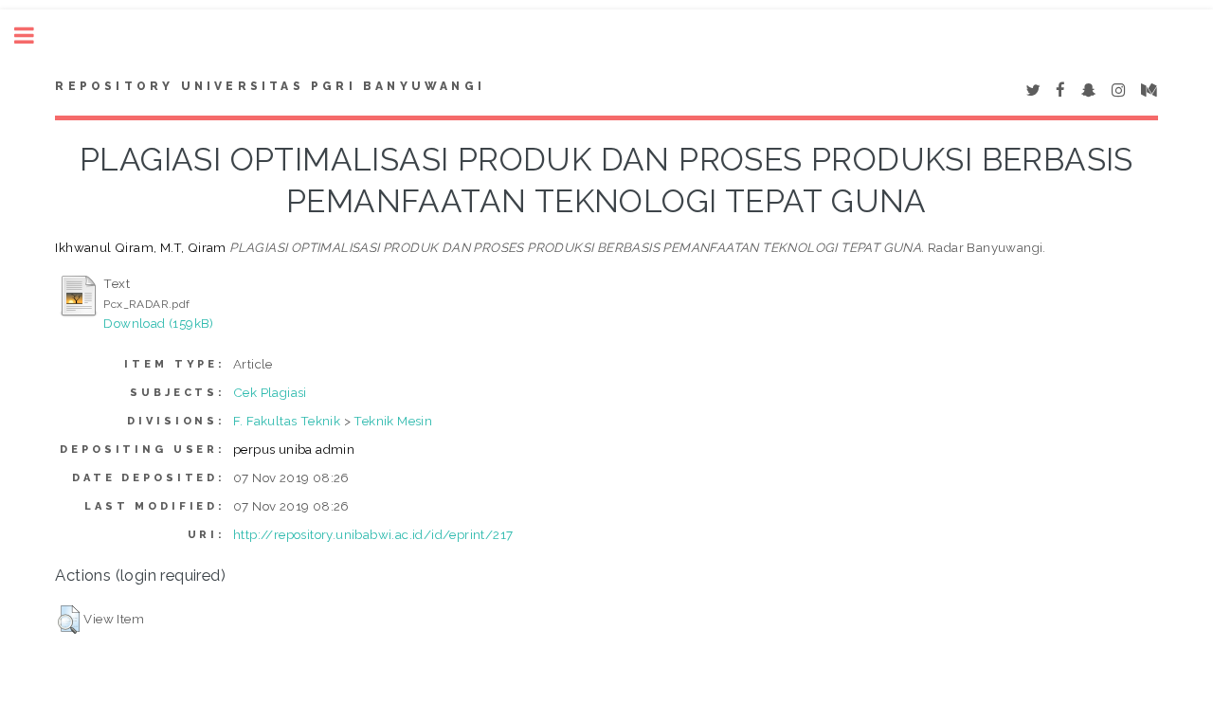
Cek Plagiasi (270, 392)
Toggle (34, 35)
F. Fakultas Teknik (286, 420)
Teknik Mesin (392, 420)
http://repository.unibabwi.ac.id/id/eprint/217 (373, 534)
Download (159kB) (158, 323)
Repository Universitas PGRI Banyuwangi (270, 86)
